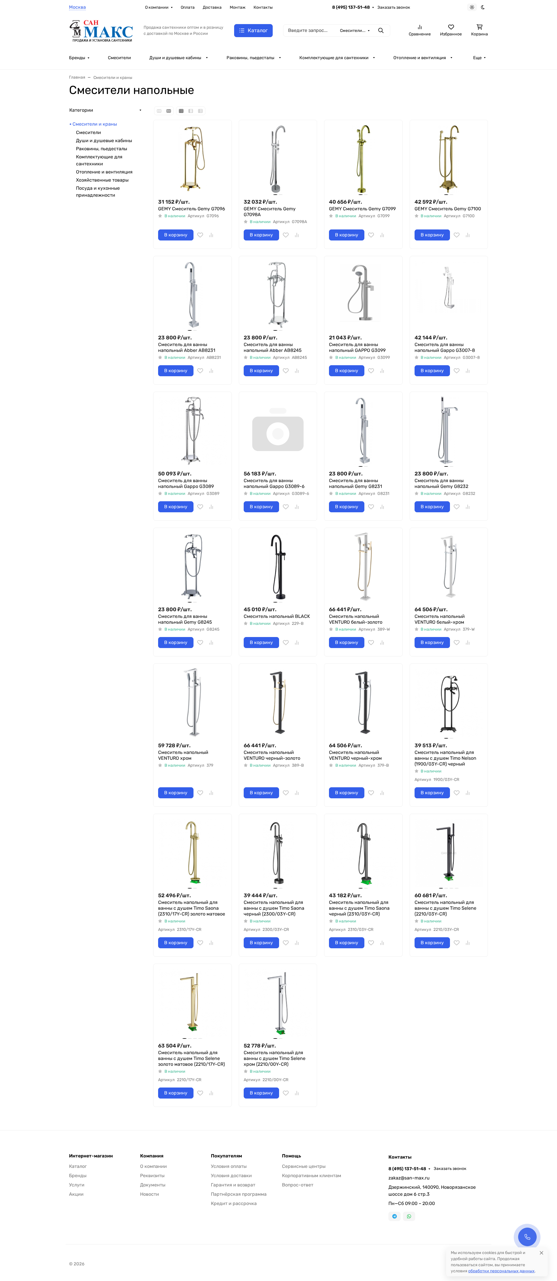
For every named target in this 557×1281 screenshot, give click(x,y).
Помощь (291, 1156)
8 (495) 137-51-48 (351, 7)
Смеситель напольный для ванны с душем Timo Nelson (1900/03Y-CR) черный (445, 758)
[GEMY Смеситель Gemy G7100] (449, 159)
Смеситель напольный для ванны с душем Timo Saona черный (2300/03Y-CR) (274, 908)
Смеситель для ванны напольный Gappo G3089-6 (274, 483)
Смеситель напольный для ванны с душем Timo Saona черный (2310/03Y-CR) (359, 908)
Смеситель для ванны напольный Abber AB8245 (273, 347)
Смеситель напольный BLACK (277, 616)
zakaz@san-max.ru (409, 1178)
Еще (477, 57)
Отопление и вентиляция (419, 57)
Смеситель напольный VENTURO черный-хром (355, 755)
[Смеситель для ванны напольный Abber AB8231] (192, 295)
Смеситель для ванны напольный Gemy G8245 (185, 619)
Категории (81, 110)
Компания (151, 1156)
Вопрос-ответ (297, 1185)
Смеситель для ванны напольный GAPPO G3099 (357, 347)
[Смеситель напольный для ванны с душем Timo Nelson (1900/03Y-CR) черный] (449, 702)
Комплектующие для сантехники (333, 57)
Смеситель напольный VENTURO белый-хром (440, 619)
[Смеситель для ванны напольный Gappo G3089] (192, 431)
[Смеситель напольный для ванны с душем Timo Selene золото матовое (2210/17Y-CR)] (192, 1003)
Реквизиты (152, 1175)
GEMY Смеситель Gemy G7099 (362, 208)
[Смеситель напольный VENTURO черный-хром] (363, 702)
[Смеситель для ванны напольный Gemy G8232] (449, 431)
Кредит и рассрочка (234, 1203)
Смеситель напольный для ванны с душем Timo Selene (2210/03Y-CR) (445, 908)
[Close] (541, 1253)
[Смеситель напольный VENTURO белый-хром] (449, 567)
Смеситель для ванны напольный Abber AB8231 (186, 347)
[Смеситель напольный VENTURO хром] (192, 702)
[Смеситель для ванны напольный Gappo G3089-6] (278, 431)
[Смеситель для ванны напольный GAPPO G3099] (363, 295)
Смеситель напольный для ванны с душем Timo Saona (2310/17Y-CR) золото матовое (191, 908)
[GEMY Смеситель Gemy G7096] (192, 159)
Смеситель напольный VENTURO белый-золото (355, 619)
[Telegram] (394, 1216)
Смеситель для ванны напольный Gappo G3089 (186, 483)
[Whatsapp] (409, 1216)
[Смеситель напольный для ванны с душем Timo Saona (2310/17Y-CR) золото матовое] (192, 853)
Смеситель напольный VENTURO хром (183, 755)
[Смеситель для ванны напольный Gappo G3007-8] (449, 295)
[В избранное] (200, 234)
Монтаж (237, 7)
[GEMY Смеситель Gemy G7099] (363, 159)
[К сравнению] (211, 234)
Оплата (188, 7)
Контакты (263, 7)
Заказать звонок (393, 7)
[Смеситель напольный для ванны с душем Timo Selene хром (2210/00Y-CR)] (278, 1003)
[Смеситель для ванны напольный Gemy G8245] (192, 567)
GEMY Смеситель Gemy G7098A (270, 211)
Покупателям (226, 1156)
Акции (76, 1194)
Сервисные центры (303, 1166)
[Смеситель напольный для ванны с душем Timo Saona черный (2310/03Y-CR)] (363, 853)
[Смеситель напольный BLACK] (278, 567)
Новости (149, 1194)
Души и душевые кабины (175, 57)
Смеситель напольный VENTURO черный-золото (272, 755)
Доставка (212, 7)
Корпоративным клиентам (311, 1175)
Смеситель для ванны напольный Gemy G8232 (441, 483)
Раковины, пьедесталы (250, 57)
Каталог (78, 1166)
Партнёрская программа (239, 1194)
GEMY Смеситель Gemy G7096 (191, 208)
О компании (157, 7)
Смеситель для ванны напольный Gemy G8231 (355, 483)
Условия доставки (231, 1175)
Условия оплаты (229, 1166)
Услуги (76, 1185)
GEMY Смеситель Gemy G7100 (448, 208)
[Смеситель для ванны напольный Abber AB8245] (278, 295)
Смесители (119, 57)
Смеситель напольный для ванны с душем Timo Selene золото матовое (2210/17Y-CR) (191, 1058)
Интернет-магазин (91, 1156)
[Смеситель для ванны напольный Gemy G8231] (363, 431)
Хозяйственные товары (102, 180)
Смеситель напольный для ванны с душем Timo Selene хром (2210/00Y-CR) (274, 1058)
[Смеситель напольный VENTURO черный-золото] (278, 702)
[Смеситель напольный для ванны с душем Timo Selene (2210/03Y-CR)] (449, 853)
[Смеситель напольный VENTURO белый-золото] (363, 567)
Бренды (77, 57)
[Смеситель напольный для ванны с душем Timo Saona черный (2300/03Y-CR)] (278, 853)
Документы (152, 1185)
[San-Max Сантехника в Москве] (101, 30)
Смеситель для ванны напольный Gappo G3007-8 (445, 347)
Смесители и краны (95, 124)
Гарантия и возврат (233, 1185)
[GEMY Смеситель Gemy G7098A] (278, 159)
